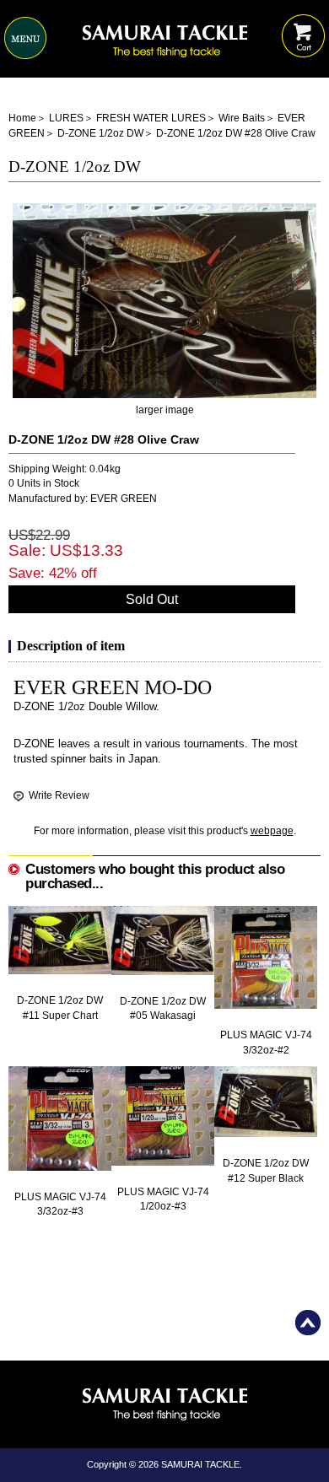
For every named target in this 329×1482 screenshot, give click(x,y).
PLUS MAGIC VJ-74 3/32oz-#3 (60, 1204)
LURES (66, 118)
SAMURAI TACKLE (200, 1464)
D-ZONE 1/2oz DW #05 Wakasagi (163, 1008)
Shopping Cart (303, 23)
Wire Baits (241, 118)
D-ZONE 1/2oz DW (100, 133)
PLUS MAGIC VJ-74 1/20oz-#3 (163, 1199)
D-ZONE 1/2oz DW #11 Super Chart (60, 1007)
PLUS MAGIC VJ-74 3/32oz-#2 (266, 1042)
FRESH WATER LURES (151, 118)
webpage (272, 831)
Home (22, 118)
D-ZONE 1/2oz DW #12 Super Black (266, 1170)
